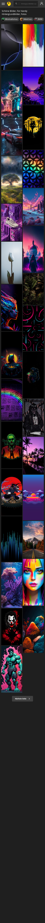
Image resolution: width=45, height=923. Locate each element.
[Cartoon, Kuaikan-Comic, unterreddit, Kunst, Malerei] (11, 492)
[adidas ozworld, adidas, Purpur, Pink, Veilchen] (11, 222)
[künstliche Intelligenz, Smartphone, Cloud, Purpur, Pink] (33, 249)
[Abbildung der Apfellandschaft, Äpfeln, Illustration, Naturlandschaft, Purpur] (33, 86)
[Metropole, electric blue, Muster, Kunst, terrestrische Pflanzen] (11, 539)
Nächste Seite (21, 699)
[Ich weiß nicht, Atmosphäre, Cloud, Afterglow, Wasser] (33, 455)
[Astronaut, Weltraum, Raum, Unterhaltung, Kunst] (11, 94)
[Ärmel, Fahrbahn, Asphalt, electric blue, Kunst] (33, 375)
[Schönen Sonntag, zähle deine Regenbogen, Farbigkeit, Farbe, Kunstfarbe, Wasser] (33, 45)
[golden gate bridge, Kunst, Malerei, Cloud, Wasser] (33, 206)
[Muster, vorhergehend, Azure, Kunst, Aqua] (33, 169)
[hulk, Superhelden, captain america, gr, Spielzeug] (11, 669)
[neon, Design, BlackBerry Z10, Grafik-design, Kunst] (33, 328)
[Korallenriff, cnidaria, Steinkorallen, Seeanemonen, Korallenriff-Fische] (11, 585)
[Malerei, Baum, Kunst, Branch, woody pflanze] (33, 127)
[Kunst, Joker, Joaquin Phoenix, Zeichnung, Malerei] (11, 445)
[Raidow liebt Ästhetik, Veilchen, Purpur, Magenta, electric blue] (11, 400)
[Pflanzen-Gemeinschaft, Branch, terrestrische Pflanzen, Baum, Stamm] (33, 289)
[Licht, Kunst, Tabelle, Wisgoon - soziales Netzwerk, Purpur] (33, 629)
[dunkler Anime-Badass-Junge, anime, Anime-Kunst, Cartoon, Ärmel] (33, 417)
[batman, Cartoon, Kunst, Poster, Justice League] (11, 355)
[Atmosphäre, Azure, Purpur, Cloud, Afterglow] (33, 497)
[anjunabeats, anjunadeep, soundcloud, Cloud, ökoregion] (33, 539)
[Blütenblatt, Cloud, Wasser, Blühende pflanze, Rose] (11, 263)
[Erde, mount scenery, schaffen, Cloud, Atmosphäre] (11, 179)
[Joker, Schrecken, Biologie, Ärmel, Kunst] (11, 626)
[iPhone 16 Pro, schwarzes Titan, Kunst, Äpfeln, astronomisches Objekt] (11, 47)
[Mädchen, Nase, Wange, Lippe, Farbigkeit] (33, 582)
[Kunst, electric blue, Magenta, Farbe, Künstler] (11, 307)
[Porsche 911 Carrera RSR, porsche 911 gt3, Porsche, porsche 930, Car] (11, 136)
